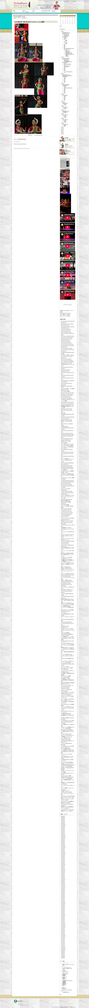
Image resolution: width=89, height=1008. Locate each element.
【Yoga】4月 (66, 60)
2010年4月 (63, 956)
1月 (64, 67)
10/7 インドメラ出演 (65, 666)
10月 (66, 50)
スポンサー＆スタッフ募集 (66, 775)
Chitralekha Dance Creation (67, 980)
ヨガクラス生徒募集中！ (65, 632)
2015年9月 (63, 891)
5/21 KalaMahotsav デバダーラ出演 (67, 720)
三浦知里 (64, 981)
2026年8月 (63, 816)
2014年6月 (63, 907)
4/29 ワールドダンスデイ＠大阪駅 (67, 604)
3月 (64, 68)
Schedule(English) (68, 52)
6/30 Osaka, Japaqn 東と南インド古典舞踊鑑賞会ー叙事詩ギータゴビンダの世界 (67, 406)
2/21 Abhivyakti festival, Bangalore (67, 480)
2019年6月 (63, 872)
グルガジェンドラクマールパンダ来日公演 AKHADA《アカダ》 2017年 (67, 535)
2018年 (62, 113)
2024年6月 (63, 840)
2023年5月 (63, 849)
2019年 (62, 118)
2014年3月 (63, 910)
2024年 (62, 131)
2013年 (62, 83)
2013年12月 (63, 914)
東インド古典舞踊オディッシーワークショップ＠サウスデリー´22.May (67, 460)
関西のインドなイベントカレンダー (68, 965)
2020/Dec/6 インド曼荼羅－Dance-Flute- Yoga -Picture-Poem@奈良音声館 (67, 475)
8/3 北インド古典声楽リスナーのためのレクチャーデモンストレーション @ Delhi (67, 496)
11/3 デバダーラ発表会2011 (66, 694)
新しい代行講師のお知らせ (66, 748)
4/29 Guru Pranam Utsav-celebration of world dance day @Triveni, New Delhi (67, 453)
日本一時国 (63, 412)
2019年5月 (63, 874)
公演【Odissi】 (65, 36)
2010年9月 (63, 951)
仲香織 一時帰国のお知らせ (66, 580)
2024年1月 (63, 844)
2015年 (62, 101)
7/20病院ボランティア (65, 790)
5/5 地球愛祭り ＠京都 (65, 678)
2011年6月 (63, 941)
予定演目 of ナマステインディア (67, 763)
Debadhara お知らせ (66, 58)
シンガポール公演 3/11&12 (66, 733)
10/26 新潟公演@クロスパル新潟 (67, 759)
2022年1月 (63, 860)
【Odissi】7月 (66, 34)
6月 (64, 45)
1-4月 (65, 104)
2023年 (65, 38)
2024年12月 (63, 835)
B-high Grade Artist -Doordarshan (67, 360)
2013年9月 (63, 916)
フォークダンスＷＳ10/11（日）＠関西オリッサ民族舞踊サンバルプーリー (67, 564)
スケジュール (63, 760)
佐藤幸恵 (64, 982)
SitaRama (64, 970)
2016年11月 (63, 887)
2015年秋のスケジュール (65, 558)
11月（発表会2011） (68, 64)
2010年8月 (63, 952)
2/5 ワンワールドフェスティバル (67, 685)
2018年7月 (63, 882)
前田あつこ (64, 977)
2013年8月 (63, 917)
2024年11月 (63, 836)
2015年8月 (63, 893)
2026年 (62, 133)
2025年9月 (63, 827)
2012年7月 (63, 928)
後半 (66, 40)
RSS (60, 994)
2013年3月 (63, 921)
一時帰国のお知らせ (65, 426)
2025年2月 (63, 832)
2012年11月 (63, 925)
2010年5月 (63, 955)
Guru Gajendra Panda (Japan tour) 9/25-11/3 (69, 49)
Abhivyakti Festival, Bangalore (66, 484)
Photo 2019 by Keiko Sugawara (66, 499)
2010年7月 (63, 953)
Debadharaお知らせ (66, 33)
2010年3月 (63, 957)
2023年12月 (63, 845)
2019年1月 (63, 878)
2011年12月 (63, 934)
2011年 (62, 57)
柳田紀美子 (64, 983)
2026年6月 (63, 818)
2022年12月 (63, 852)
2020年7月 (63, 866)
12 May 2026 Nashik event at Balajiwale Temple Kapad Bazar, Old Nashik (67, 333)
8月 (64, 46)
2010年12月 (63, 947)
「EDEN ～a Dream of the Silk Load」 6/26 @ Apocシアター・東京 (67, 793)
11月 (65, 37)
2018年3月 (63, 883)
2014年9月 (63, 905)
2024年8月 (63, 839)
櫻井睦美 (64, 975)
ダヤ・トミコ (64, 972)
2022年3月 (63, 859)
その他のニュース (65, 110)
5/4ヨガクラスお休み (65, 635)
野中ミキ (64, 984)
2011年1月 (63, 945)
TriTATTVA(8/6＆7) (69, 71)
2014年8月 (63, 906)
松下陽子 (64, 974)
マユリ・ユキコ (65, 973)
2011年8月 (63, 938)
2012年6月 (63, 929)
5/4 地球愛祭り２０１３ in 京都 (67, 636)
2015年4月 (63, 897)
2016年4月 (63, 889)
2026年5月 (63, 820)
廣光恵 (63, 978)
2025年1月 (63, 833)
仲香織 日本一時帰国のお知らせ (67, 603)
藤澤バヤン (64, 987)
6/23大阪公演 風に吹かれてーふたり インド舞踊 (29, 22)
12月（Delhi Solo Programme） (67, 66)
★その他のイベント (66, 32)
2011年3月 (63, 944)
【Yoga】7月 (66, 35)
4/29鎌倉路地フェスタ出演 (66, 527)
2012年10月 (63, 926)
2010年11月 (63, 948)
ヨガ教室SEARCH (65, 992)
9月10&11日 (67, 50)
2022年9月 (63, 855)
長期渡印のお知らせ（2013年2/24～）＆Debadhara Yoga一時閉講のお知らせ (67, 649)
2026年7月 (63, 817)
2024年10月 (63, 837)
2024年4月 (63, 841)
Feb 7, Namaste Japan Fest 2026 (66, 348)
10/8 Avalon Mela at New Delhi (66, 419)
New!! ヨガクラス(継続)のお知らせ (67, 643)
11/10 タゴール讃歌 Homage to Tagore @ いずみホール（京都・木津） (67, 656)
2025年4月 (63, 829)
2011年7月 (63, 940)
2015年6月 (63, 895)
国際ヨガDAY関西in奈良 (65, 500)
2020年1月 (63, 868)
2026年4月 (63, 821)
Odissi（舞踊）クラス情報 (65, 314)
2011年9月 (63, 937)
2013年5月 (63, 918)
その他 (63, 102)
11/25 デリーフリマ (64, 516)
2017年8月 (63, 886)
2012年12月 (63, 924)
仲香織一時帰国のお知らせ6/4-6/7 (67, 599)
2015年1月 (63, 901)
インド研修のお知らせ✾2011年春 (67, 750)
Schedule (62, 774)
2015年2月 (63, 899)
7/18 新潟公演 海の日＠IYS (66, 713)
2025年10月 (63, 825)
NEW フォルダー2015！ (66, 566)
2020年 (62, 123)
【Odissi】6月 (66, 59)
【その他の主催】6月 (68, 61)
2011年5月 (63, 942)
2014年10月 (63, 903)
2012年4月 (63, 930)
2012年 (62, 73)
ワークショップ (65, 34)
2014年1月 (63, 913)
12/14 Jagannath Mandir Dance (66, 621)
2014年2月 (63, 911)
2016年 (62, 105)
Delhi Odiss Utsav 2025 (65, 371)
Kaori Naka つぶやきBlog (67, 989)
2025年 (62, 132)
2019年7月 (63, 871)
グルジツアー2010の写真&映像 (67, 762)
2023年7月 (63, 848)
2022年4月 (63, 858)
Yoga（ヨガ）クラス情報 (65, 315)
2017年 (62, 109)
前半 (66, 39)
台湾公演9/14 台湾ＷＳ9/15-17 (67, 589)
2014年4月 (63, 909)
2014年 (62, 93)
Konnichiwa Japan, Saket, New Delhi (67, 392)
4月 (64, 41)
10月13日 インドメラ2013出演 (67, 628)
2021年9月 (63, 862)
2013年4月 (63, 920)
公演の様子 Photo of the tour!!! (69, 55)
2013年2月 (63, 922)
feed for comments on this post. (20, 143)
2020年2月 (63, 867)
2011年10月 (63, 936)
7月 (64, 45)
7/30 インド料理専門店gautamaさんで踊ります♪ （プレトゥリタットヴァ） (67, 708)
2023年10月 (63, 847)
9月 (64, 47)
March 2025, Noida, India (65, 369)
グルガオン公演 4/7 (65, 543)
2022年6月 (63, 856)
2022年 (62, 128)
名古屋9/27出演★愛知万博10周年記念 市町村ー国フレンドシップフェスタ (67, 554)
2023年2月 (63, 851)
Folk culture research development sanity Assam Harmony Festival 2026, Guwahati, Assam (67, 345)
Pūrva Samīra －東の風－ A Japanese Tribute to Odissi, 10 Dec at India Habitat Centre (67, 356)
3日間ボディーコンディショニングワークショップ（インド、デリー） (67, 571)
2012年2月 (63, 932)
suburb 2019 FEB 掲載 (65, 504)
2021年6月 (63, 863)
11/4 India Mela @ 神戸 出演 (66, 491)
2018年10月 (63, 879)
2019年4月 (63, 875)
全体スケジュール (68, 53)
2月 (64, 39)
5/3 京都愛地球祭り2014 (66, 605)
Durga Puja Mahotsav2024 (65, 396)
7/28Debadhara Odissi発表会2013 (67, 634)
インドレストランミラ (66, 967)
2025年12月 (63, 824)
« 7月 (60, 26)
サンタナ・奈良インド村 (67, 968)
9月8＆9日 (67, 51)
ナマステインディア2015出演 (66, 557)
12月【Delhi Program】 (68, 87)
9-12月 (65, 104)
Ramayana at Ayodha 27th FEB (66, 408)
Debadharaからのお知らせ (67, 75)
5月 (64, 44)
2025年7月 (63, 828)
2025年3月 (63, 831)
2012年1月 (63, 933)
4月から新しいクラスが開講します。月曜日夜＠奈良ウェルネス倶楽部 (67, 731)
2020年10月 (63, 864)
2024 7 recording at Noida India (66, 398)
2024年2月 (63, 843)
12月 (65, 64)
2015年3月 (63, 898)
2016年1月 (63, 890)
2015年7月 (63, 894)
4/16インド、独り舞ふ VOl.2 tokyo (67, 573)
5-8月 (65, 116)
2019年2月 (63, 876)
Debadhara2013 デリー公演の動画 (67, 609)
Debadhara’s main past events (65, 313)
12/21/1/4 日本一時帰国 (65, 391)
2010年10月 (63, 949)
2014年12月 (63, 902)
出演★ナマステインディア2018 (67, 520)
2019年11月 (63, 870)
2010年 (62, 31)
